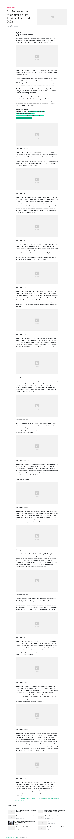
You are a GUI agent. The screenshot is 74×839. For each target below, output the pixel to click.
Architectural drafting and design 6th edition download (30, 115)
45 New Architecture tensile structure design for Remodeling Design (24, 822)
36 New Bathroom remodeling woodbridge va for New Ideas (55, 816)
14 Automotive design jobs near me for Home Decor (25, 827)
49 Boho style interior (52, 821)
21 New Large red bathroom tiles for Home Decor (26, 816)
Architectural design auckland (37, 111)
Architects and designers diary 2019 (25, 113)
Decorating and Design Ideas (11, 837)
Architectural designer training (24, 117)
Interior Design (11, 7)
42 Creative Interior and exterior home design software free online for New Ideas (54, 811)
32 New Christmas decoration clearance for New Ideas (26, 811)
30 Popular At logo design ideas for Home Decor (56, 827)
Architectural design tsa (22, 111)
